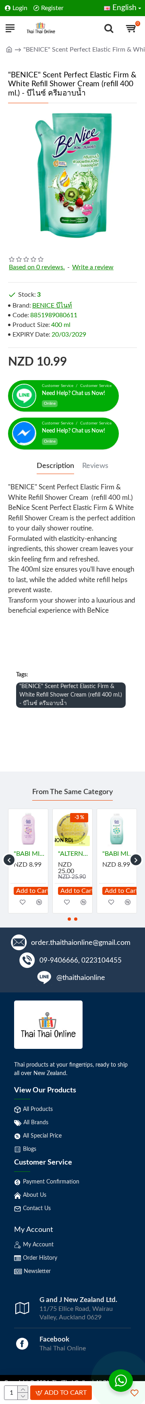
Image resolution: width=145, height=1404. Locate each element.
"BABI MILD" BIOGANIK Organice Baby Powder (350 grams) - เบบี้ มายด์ (76, 854)
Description (55, 466)
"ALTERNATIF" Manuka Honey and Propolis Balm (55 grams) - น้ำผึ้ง (32, 854)
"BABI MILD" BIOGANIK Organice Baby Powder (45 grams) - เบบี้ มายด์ (120, 854)
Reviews (95, 466)
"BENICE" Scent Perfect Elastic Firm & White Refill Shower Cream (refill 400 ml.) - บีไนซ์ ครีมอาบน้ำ (70, 695)
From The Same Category (72, 792)
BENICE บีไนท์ (52, 305)
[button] (9, 860)
